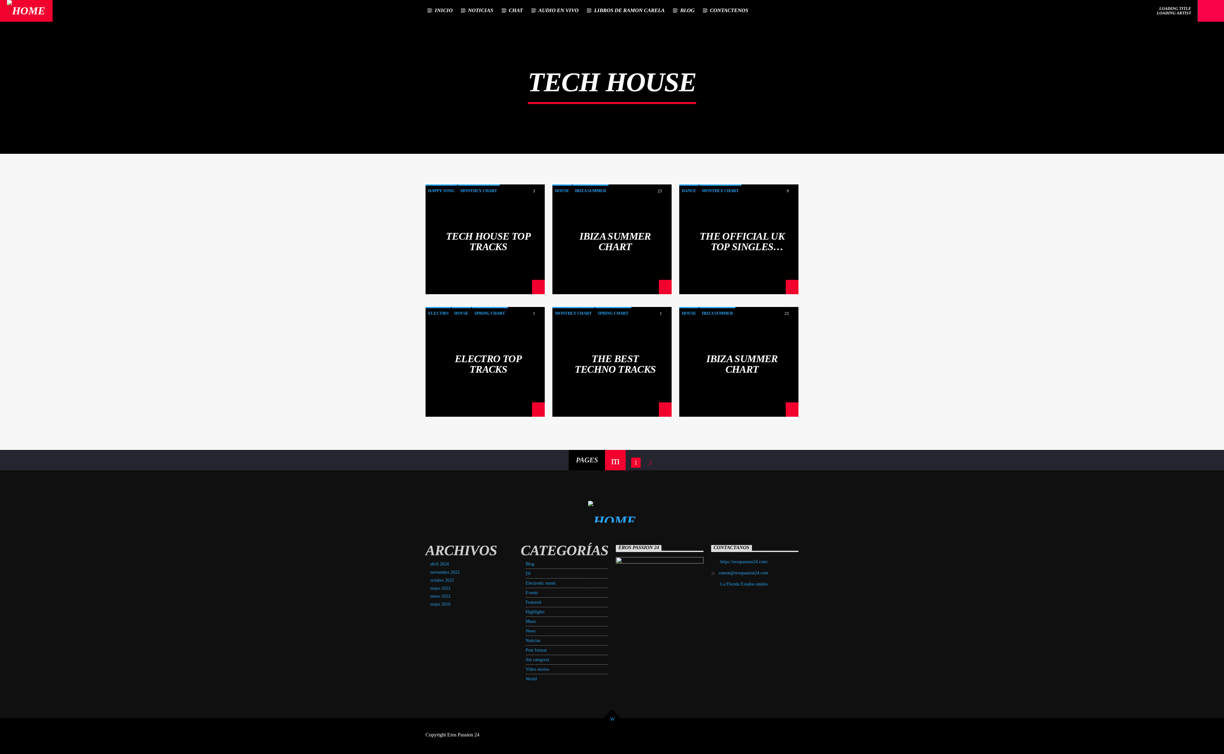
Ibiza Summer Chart (615, 241)
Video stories (537, 669)
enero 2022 (440, 596)
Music (531, 621)
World (531, 678)
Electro (438, 313)
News (531, 631)
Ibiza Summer (590, 190)
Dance (689, 190)
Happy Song (441, 190)
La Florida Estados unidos (744, 584)
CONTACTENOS (729, 10)
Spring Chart (489, 313)
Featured (533, 602)
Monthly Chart (478, 190)
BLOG (687, 10)
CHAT (516, 10)
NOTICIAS (480, 10)
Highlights (535, 611)
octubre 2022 (442, 580)
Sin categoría (537, 659)
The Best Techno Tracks (615, 364)
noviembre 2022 (445, 572)
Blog (530, 564)
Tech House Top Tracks (488, 241)
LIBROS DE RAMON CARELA (629, 10)
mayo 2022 (440, 588)
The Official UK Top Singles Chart (742, 241)
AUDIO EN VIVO (558, 10)
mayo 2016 (440, 604)
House (562, 190)
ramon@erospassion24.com (743, 573)
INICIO (444, 10)
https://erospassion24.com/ (744, 561)
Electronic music (541, 583)
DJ (528, 573)
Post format (536, 650)
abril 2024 (439, 564)
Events (532, 592)
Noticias (533, 640)
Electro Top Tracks (488, 364)
